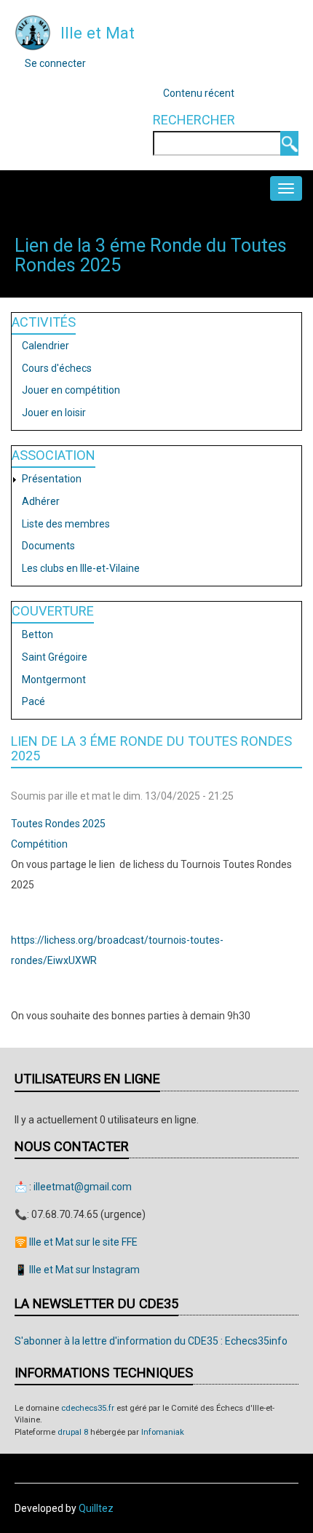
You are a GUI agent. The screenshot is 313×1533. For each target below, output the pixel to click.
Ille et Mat (97, 32)
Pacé (33, 701)
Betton (37, 634)
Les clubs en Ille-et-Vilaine (81, 568)
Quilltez (96, 1508)
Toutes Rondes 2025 (58, 823)
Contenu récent (198, 93)
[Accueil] (33, 32)
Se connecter (55, 63)
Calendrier (45, 345)
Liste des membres (66, 524)
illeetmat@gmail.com (82, 1186)
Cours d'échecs (57, 368)
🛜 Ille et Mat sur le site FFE (76, 1242)
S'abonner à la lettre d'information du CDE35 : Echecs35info (151, 1341)
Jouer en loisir (54, 412)
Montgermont (54, 679)
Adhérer (41, 501)
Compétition (39, 844)
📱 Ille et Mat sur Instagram (77, 1269)
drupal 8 (73, 1432)
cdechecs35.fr (87, 1408)
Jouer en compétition (71, 390)
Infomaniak (162, 1432)
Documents (48, 546)
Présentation (52, 479)
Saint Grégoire (54, 657)
